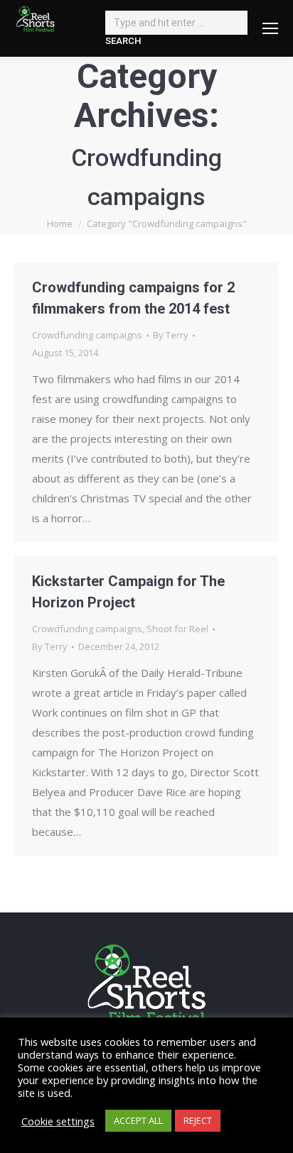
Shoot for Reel (177, 628)
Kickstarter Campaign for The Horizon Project (128, 592)
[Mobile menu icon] (270, 28)
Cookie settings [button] (58, 1121)
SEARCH (123, 40)
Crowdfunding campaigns (87, 335)
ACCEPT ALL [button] (138, 1120)
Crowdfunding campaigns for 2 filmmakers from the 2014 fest (133, 298)
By (170, 335)
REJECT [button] (197, 1120)
